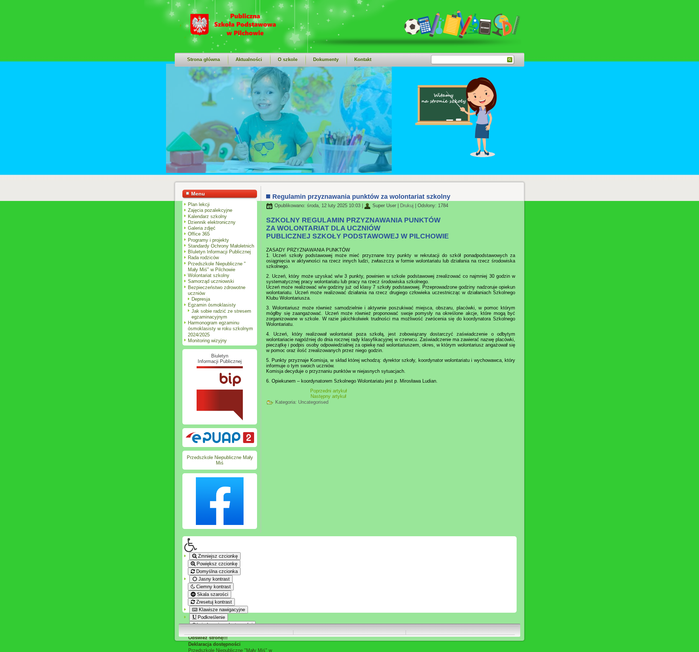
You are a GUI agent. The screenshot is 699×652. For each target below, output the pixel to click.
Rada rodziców (203, 257)
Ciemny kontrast (213, 586)
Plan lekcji (199, 204)
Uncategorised (313, 402)
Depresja (200, 299)
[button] (229, 545)
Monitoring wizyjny (207, 340)
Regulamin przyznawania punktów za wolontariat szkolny (361, 196)
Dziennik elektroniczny (212, 222)
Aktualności (249, 59)
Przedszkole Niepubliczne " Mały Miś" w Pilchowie (217, 266)
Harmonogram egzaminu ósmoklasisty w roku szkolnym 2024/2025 (220, 328)
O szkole (287, 59)
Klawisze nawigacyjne (221, 609)
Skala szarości (212, 594)
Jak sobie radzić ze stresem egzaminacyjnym (221, 314)
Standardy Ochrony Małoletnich (221, 246)
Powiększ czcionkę (216, 563)
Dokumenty (326, 59)
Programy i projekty (208, 240)
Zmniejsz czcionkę (217, 556)
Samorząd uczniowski (211, 281)
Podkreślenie (210, 617)
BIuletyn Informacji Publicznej (219, 251)
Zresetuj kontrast (213, 602)
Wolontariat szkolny (208, 275)
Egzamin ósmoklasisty (212, 305)
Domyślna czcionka (216, 571)
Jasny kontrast (213, 579)
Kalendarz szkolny (207, 216)
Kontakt (362, 59)
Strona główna (203, 59)
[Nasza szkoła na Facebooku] (219, 501)
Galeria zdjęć (202, 228)
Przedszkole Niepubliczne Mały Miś (220, 460)
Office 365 (199, 234)
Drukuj (407, 205)
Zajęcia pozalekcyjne (210, 210)
